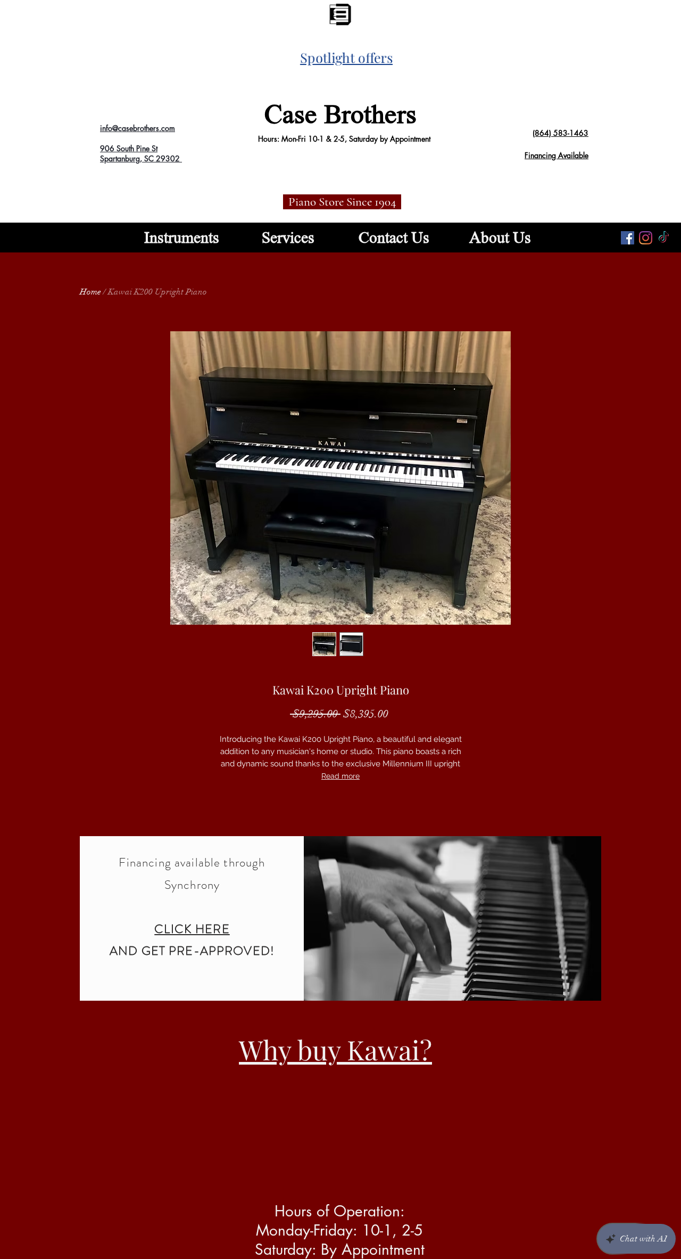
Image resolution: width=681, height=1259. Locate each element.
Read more (340, 776)
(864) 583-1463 (560, 133)
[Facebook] (627, 237)
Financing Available (556, 155)
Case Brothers (340, 114)
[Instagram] (645, 237)
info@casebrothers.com (137, 128)
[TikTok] (663, 237)
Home (90, 292)
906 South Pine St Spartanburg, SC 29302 (141, 153)
